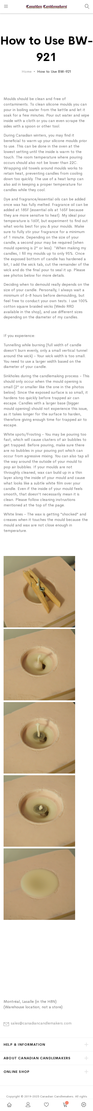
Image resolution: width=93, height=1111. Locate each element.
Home (26, 71)
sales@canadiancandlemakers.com (41, 1023)
